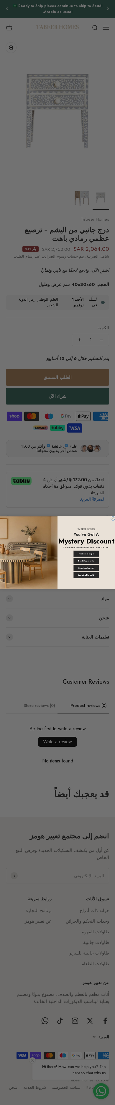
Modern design (86, 553)
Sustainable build (86, 575)
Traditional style (86, 560)
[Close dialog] (113, 518)
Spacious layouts (86, 567)
